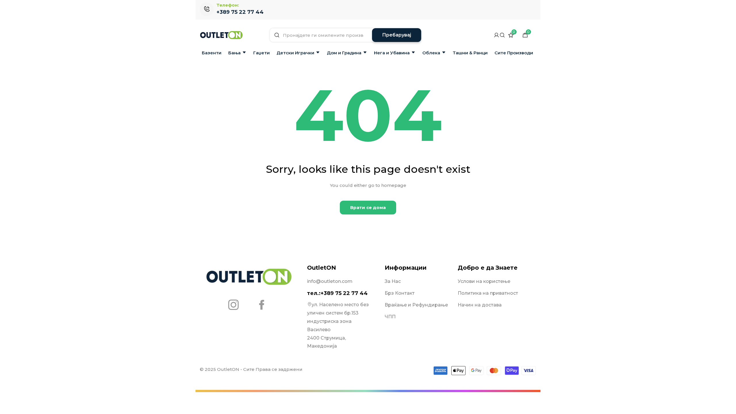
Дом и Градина (344, 52)
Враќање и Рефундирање (416, 305)
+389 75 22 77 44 (240, 12)
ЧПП (390, 316)
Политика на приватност (488, 293)
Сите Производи (513, 52)
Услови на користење (484, 281)
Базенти (211, 52)
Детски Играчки (295, 52)
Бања (234, 52)
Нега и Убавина (392, 52)
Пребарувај (396, 35)
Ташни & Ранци (470, 52)
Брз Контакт (400, 293)
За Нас (393, 281)
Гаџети (261, 52)
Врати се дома (368, 207)
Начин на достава (480, 305)
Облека (431, 52)
